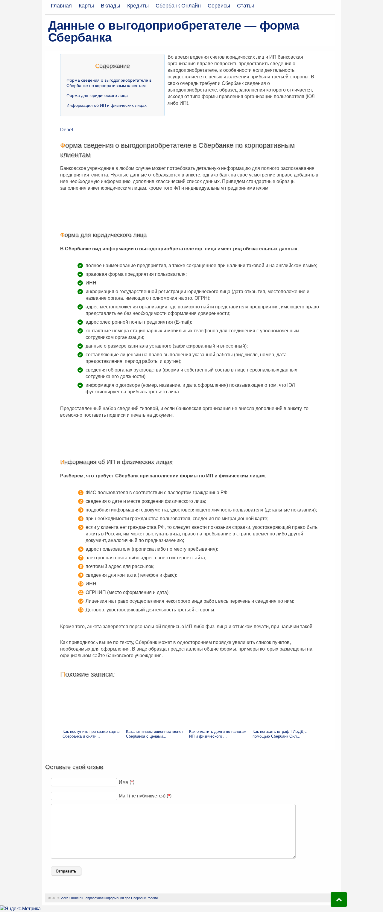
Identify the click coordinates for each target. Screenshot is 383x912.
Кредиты (138, 6)
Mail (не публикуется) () (145, 795)
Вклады (110, 6)
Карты (86, 6)
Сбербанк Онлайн (178, 6)
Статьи (245, 6)
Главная (61, 6)
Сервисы (219, 6)
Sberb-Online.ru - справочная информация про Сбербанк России (109, 898)
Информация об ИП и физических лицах (106, 105)
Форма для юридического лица (97, 95)
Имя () (126, 782)
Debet (66, 129)
